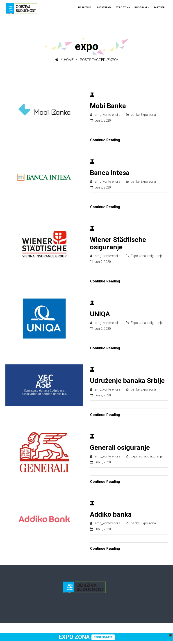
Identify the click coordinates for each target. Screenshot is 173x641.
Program (140, 7)
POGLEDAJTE (103, 637)
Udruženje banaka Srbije (127, 380)
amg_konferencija (107, 114)
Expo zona (123, 7)
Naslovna (84, 7)
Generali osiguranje (120, 447)
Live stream (103, 7)
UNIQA (100, 314)
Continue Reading (105, 140)
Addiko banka (111, 514)
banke (135, 114)
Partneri (159, 7)
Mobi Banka (108, 106)
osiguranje (154, 256)
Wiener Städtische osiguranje (118, 243)
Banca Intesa (110, 173)
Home (69, 60)
